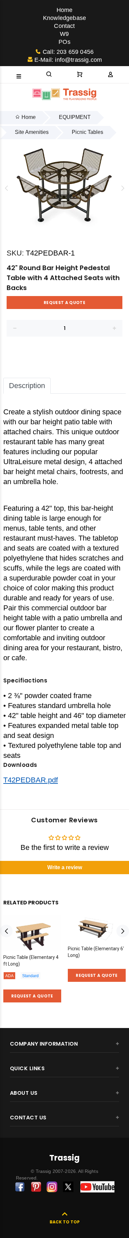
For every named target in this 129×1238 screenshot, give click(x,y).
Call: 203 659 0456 (68, 52)
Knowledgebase (64, 18)
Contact (64, 26)
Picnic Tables (87, 132)
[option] (64, 188)
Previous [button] (6, 188)
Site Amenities (32, 132)
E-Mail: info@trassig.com (68, 59)
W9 (64, 34)
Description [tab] (27, 385)
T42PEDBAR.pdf (30, 780)
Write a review (64, 867)
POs (64, 42)
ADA (9, 976)
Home (65, 10)
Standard (30, 976)
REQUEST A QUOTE (64, 302)
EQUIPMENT (75, 117)
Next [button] (122, 188)
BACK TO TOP (65, 1222)
